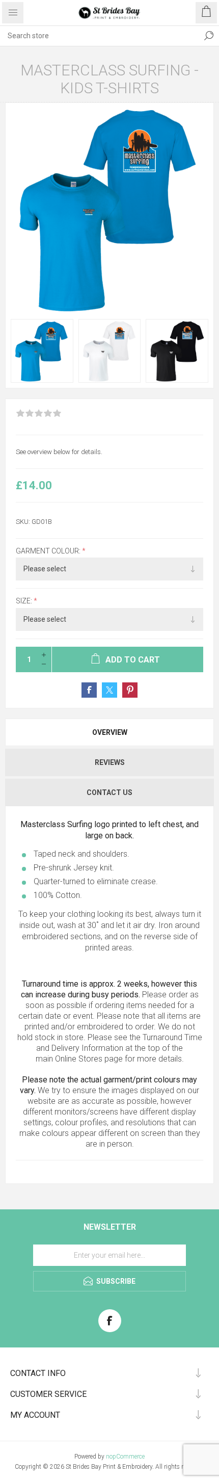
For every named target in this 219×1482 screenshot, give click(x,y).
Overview (109, 732)
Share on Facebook (89, 690)
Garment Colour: (49, 551)
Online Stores (78, 1059)
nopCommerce (125, 1456)
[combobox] (99, 35)
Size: (25, 601)
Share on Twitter (109, 690)
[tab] (109, 732)
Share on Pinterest (130, 690)
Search (209, 35)
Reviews (110, 762)
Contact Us (109, 792)
